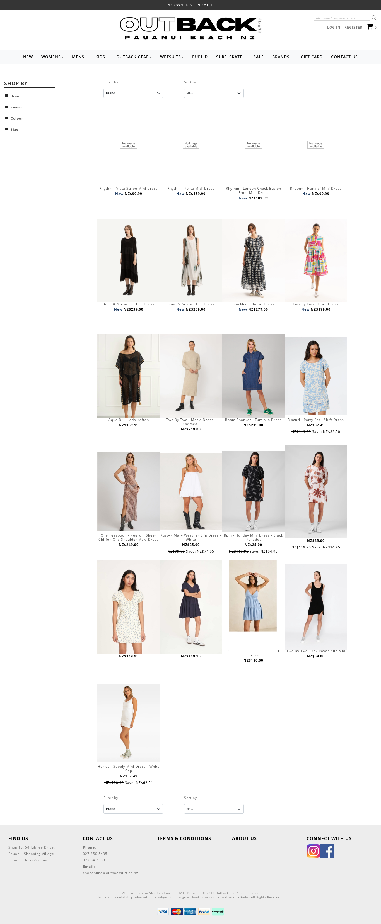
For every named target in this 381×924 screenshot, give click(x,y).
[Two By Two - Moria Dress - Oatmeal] (191, 375)
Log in (333, 27)
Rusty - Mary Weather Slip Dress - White (190, 537)
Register (353, 27)
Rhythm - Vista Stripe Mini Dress (128, 188)
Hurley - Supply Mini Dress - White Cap (129, 768)
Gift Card (312, 56)
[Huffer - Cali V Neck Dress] (191, 607)
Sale (259, 56)
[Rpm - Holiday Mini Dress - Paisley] (316, 491)
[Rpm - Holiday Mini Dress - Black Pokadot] (253, 491)
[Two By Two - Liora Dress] (316, 260)
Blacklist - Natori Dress (253, 304)
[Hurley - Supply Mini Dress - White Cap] (128, 722)
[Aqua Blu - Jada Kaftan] (128, 375)
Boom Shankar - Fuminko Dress (253, 419)
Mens (78, 56)
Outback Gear (132, 56)
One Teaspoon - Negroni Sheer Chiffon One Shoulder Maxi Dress (128, 537)
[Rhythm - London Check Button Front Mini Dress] (253, 144)
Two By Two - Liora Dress (316, 304)
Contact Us (344, 56)
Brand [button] (16, 96)
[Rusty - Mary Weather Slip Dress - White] (191, 491)
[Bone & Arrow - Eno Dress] (191, 260)
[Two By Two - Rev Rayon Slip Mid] (316, 607)
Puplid (200, 56)
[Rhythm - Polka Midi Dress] (191, 144)
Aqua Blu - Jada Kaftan (128, 419)
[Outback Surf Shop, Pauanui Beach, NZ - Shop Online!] (190, 29)
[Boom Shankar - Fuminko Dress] (253, 375)
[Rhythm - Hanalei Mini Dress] (316, 144)
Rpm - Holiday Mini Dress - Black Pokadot (253, 537)
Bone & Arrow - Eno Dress (190, 304)
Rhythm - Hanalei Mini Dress (316, 188)
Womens (51, 56)
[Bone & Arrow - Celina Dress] (128, 260)
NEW (28, 56)
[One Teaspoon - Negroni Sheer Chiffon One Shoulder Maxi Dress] (128, 491)
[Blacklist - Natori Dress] (253, 260)
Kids (100, 56)
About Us (244, 838)
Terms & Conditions (184, 838)
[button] (374, 18)
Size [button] (14, 129)
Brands (281, 56)
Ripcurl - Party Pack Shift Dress (316, 419)
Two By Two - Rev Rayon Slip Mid (315, 650)
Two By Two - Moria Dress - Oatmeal (191, 421)
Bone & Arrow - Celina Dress (129, 304)
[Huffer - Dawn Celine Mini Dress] (128, 607)
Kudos (245, 897)
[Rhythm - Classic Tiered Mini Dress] (253, 607)
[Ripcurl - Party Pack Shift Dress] (316, 375)
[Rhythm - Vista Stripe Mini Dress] (128, 144)
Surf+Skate (229, 56)
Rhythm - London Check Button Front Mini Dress (253, 190)
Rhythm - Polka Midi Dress (191, 188)
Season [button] (17, 107)
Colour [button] (17, 118)
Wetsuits (170, 56)
